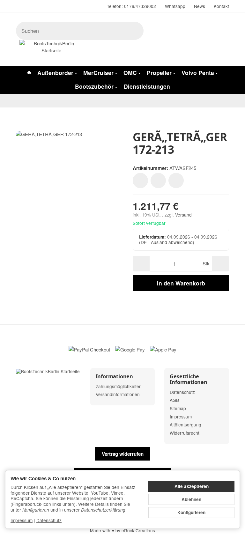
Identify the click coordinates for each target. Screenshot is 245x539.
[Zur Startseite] (51, 49)
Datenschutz (49, 520)
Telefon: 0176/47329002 (131, 6)
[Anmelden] (138, 49)
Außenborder (55, 73)
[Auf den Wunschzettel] (140, 180)
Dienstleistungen (147, 86)
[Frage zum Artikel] (176, 180)
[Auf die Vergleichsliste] (158, 180)
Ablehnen (191, 499)
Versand (183, 214)
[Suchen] (135, 31)
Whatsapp (175, 6)
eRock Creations (138, 530)
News (199, 6)
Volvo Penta (198, 73)
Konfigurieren (191, 512)
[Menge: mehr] (220, 263)
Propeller (159, 73)
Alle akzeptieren (191, 486)
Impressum (22, 520)
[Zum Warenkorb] (152, 49)
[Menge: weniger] (141, 263)
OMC (130, 73)
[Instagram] (18, 6)
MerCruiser (98, 73)
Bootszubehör (94, 86)
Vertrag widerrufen (123, 453)
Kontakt (221, 6)
